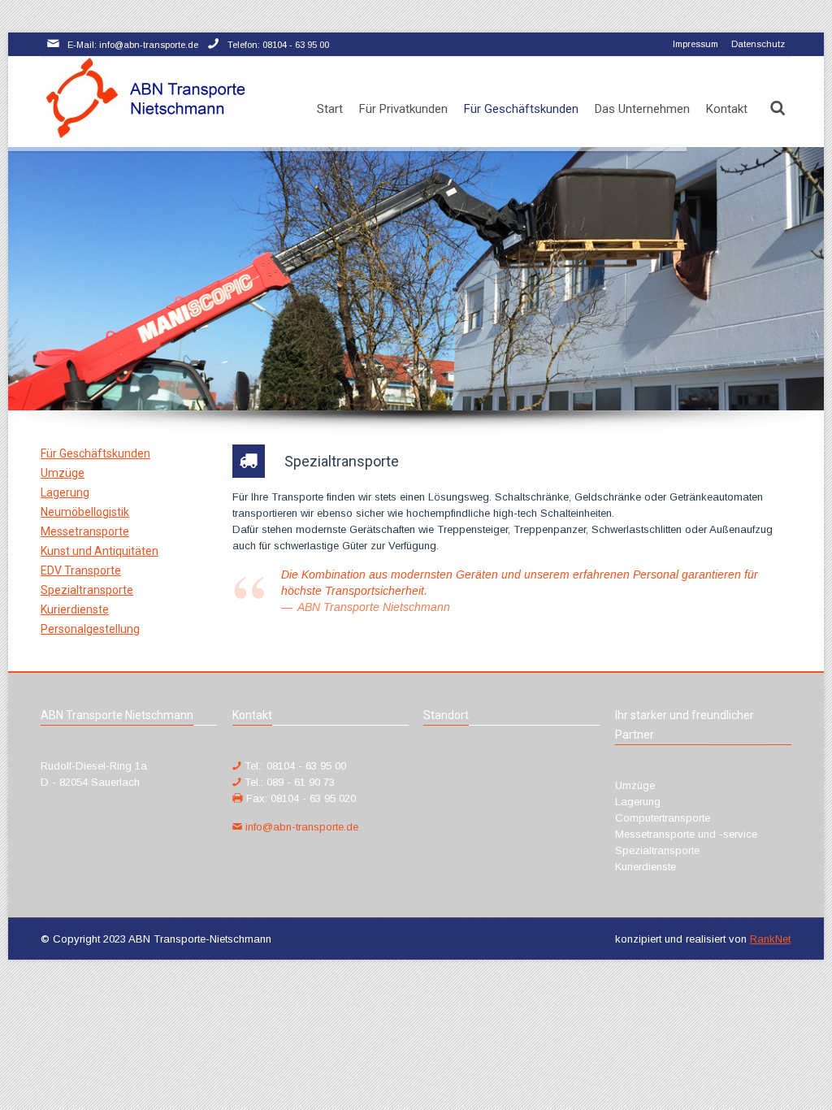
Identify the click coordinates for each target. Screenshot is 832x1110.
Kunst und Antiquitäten (99, 550)
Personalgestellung (90, 628)
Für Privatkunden (403, 109)
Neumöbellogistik (85, 511)
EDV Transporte (81, 570)
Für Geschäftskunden (521, 109)
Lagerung (65, 492)
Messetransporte (85, 531)
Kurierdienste (75, 609)
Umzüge (62, 472)
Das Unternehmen (642, 109)
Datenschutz (758, 44)
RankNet (770, 939)
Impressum (695, 44)
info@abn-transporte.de (301, 827)
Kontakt (727, 109)
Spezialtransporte (87, 589)
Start (330, 109)
